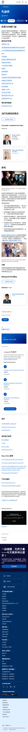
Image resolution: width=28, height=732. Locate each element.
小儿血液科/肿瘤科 (7, 65)
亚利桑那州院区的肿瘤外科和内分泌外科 (13, 47)
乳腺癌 (6, 11)
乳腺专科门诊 (5, 44)
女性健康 (4, 56)
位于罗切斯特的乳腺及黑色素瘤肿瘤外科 (13, 50)
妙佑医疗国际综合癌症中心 (9, 235)
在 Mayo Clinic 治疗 (21, 20)
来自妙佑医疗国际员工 (7, 311)
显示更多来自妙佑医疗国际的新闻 (9, 473)
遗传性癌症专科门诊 (7, 95)
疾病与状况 (5, 6)
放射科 (3, 68)
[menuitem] (11, 21)
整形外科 (4, 74)
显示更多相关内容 (6, 430)
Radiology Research (7, 106)
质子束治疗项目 (6, 92)
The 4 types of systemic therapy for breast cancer (13, 462)
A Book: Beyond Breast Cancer (8, 482)
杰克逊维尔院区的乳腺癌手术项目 (11, 77)
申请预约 (5, 319)
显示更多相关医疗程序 (7, 449)
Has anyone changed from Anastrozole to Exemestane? (13, 383)
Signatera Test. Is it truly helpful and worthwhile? (11, 398)
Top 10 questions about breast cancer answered (12, 459)
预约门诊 (6, 15)
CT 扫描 (3, 443)
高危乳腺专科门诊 (7, 98)
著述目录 (9, 271)
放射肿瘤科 (5, 71)
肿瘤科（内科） (6, 89)
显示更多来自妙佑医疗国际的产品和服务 (11, 486)
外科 (3, 53)
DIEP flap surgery (5, 446)
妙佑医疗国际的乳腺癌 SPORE (12, 240)
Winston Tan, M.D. (16, 135)
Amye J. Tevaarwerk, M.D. (18, 150)
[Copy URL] (23, 518)
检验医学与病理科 (7, 80)
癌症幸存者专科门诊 (7, 83)
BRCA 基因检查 (5, 439)
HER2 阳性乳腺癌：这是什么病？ (9, 423)
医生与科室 (11, 20)
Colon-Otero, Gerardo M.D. (18, 294)
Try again (14, 521)
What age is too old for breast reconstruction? (14, 370)
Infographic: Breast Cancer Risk (9, 427)
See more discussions (10, 408)
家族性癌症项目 (6, 62)
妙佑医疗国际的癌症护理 (9, 59)
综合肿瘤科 (5, 86)
